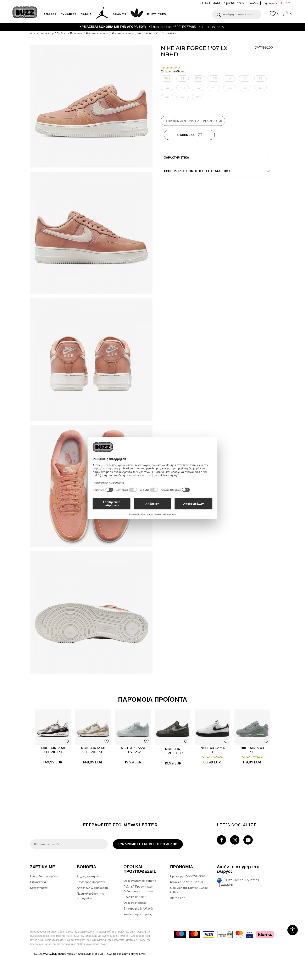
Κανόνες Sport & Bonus (186, 882)
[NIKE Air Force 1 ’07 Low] (133, 727)
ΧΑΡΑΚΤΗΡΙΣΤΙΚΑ (176, 157)
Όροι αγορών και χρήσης (139, 881)
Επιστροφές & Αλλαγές (138, 908)
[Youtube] (248, 840)
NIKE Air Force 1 (212, 750)
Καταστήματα (39, 888)
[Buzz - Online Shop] (24, 12)
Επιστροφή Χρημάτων (91, 882)
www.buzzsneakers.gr (60, 954)
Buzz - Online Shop (42, 33)
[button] (236, 14)
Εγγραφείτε (270, 3)
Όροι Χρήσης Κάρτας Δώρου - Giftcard (190, 890)
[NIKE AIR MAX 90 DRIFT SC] (53, 727)
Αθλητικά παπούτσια (97, 33)
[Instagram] (234, 840)
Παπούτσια (76, 33)
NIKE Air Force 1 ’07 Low (133, 750)
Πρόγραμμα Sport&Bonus (187, 876)
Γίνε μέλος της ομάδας (44, 876)
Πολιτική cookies (134, 897)
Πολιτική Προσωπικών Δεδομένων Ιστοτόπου (138, 889)
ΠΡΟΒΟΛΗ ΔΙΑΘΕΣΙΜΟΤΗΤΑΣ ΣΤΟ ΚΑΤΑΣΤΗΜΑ (197, 171)
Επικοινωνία (38, 882)
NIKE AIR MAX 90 (252, 750)
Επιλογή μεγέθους (172, 71)
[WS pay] (225, 934)
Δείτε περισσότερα (174, 26)
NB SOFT (99, 954)
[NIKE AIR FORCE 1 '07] (172, 727)
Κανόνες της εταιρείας (137, 914)
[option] (152, 27)
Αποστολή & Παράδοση (92, 888)
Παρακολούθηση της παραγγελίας (90, 896)
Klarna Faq (177, 898)
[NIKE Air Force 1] (212, 727)
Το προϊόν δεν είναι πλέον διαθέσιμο (193, 121)
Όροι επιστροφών (134, 903)
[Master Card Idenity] (239, 934)
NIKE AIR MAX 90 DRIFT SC (53, 750)
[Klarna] (265, 934)
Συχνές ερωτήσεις (88, 876)
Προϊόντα (62, 33)
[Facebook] (221, 840)
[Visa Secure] (249, 934)
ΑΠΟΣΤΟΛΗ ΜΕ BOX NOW (136, 27)
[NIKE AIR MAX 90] (252, 727)
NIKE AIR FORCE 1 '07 (172, 751)
